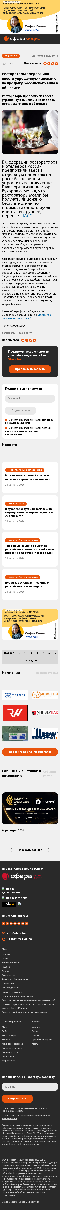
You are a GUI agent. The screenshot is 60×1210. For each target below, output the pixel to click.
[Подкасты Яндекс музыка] (26, 924)
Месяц (35, 1044)
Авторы (5, 971)
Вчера (35, 1031)
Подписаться (21, 410)
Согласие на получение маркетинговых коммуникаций (28, 431)
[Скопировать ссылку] (52, 64)
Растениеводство (10, 1052)
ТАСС (27, 216)
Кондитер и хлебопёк (12, 1044)
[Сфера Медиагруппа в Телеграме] (15, 924)
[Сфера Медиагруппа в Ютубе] (11, 924)
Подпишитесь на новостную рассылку (28, 1077)
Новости (6, 954)
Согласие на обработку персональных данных (24, 1012)
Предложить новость (30, 369)
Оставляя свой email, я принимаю (28, 431)
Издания (6, 967)
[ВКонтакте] (45, 63)
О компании (8, 984)
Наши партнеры (47, 673)
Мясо (4, 1027)
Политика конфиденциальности (17, 996)
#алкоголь (8, 333)
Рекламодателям (10, 988)
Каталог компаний (11, 963)
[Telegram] (48, 63)
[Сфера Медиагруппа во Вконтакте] (7, 924)
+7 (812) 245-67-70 (19, 939)
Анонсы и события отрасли (15, 979)
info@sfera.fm (16, 933)
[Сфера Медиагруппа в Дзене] (3, 924)
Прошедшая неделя (42, 1040)
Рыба (4, 1031)
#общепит (25, 333)
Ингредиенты (8, 1061)
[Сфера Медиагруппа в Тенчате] (18, 924)
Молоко (6, 1040)
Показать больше (30, 850)
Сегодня (36, 1027)
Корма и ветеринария (12, 1048)
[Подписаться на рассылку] (56, 64)
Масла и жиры (9, 1035)
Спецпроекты (8, 975)
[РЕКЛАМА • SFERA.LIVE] (30, 32)
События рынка (49, 773)
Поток (5, 958)
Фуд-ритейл (8, 1056)
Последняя (30, 660)
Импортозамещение (12, 992)
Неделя (35, 1035)
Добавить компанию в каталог (30, 752)
